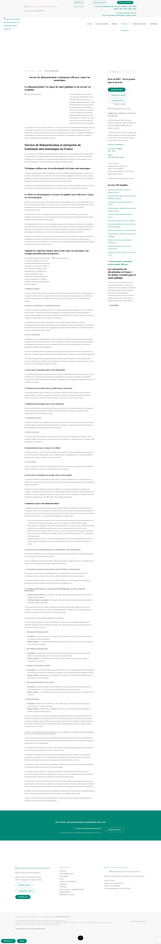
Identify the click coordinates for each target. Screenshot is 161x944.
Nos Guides (64, 876)
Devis (22, 941)
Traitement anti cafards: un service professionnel (122, 230)
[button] (80, 938)
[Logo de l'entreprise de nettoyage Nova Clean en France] (32, 868)
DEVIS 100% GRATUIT (125, 2)
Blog (62, 879)
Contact (63, 887)
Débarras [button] (114, 24)
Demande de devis (117, 89)
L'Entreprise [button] (153, 24)
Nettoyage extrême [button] (102, 24)
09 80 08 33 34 (79, 2)
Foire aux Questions (68, 881)
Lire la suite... (114, 305)
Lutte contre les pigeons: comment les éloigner (121, 220)
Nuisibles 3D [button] (125, 24)
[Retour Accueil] (12, 24)
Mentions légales (67, 894)
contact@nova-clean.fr (99, 2)
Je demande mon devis (139, 24)
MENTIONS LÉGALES (63, 916)
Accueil (89, 24)
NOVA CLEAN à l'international (72, 889)
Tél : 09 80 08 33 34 (117, 100)
